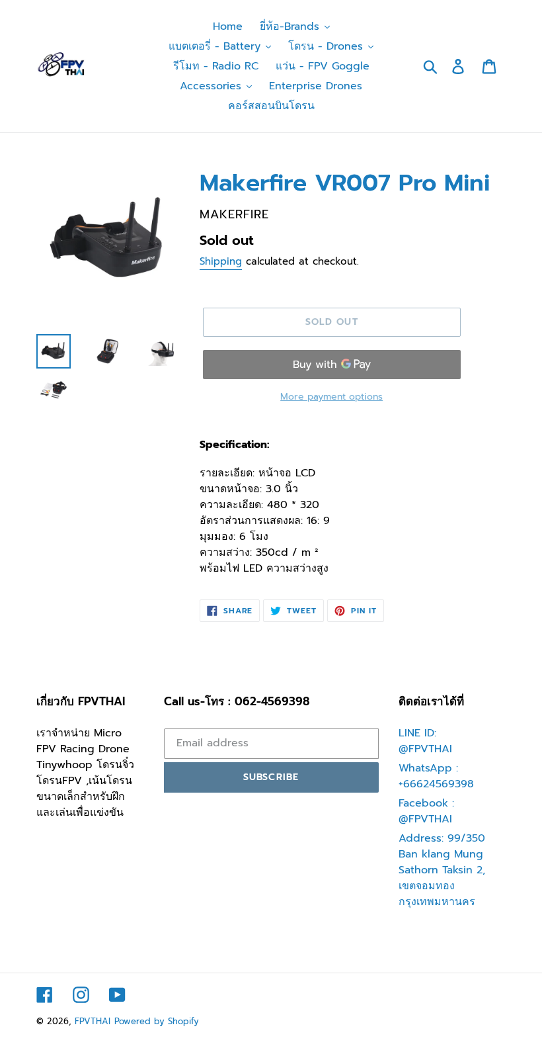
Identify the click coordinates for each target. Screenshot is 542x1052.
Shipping (221, 261)
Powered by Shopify (156, 1021)
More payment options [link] (331, 397)
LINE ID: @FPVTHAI (425, 741)
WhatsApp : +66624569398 (436, 776)
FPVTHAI (92, 1021)
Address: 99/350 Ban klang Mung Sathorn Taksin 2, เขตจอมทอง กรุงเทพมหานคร (442, 870)
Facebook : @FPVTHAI (426, 811)
